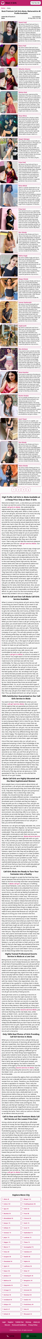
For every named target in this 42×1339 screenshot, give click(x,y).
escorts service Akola (28, 1010)
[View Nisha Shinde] (9, 475)
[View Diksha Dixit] (9, 102)
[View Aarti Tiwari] (9, 429)
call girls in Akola (13, 507)
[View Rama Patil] (9, 55)
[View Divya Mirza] (9, 125)
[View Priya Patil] (9, 172)
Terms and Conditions (19, 1325)
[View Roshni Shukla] (9, 405)
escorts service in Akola (25, 1068)
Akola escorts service (32, 836)
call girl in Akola (16, 654)
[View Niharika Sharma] (9, 79)
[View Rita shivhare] (9, 359)
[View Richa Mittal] (9, 195)
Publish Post (19, 1322)
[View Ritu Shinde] (9, 242)
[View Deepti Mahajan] (9, 149)
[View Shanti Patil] (9, 32)
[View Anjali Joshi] (9, 335)
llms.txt (7, 1325)
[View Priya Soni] (9, 219)
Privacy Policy (32, 1325)
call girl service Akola (28, 543)
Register (10, 1322)
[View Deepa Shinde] (9, 289)
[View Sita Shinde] (9, 452)
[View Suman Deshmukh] (9, 312)
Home (3, 8)
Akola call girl (14, 884)
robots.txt (36, 1322)
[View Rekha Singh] (9, 265)
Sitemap (28, 1322)
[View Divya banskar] (9, 382)
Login (4, 1322)
